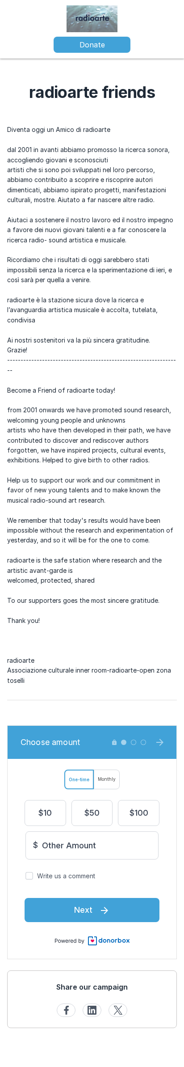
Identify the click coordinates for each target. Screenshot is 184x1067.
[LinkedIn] (92, 1010)
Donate (92, 44)
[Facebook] (66, 1010)
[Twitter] (118, 1010)
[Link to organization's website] (92, 18)
